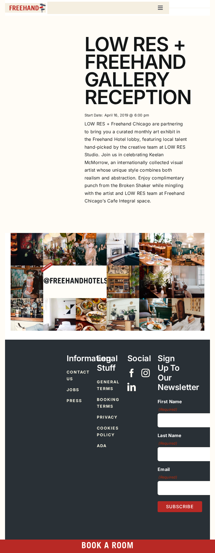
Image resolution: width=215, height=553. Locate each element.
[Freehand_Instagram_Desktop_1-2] (59, 235)
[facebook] (131, 373)
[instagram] (145, 373)
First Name (170, 405)
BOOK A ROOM (107, 546)
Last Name (169, 439)
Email (167, 473)
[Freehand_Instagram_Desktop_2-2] (155, 235)
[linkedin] (131, 387)
